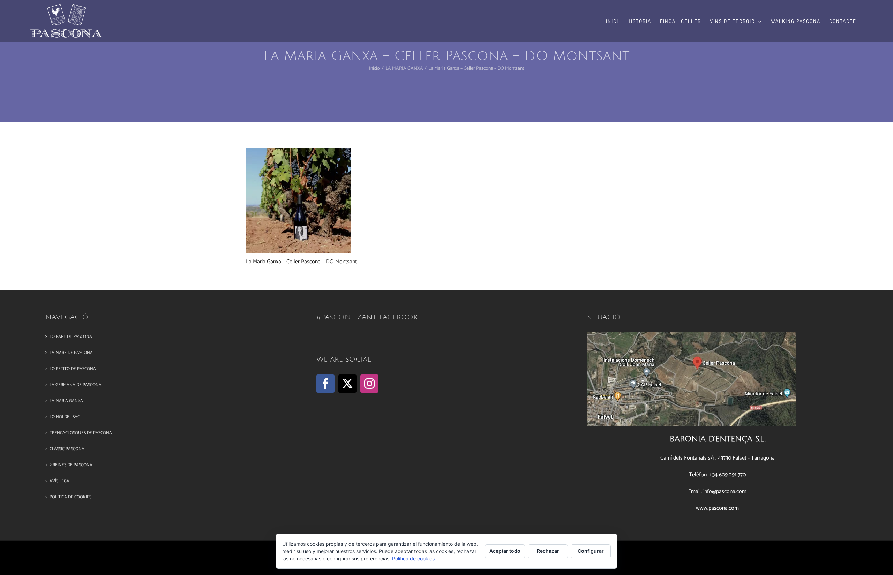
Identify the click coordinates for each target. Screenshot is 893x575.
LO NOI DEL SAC (65, 417)
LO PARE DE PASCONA (71, 336)
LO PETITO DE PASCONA (73, 368)
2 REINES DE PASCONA (71, 465)
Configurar (591, 551)
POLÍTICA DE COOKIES (70, 497)
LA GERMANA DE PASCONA (76, 384)
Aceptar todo (504, 551)
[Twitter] (347, 383)
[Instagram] (369, 383)
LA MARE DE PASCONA (71, 352)
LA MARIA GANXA (66, 400)
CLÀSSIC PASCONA (67, 449)
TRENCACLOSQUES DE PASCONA (81, 433)
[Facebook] (325, 383)
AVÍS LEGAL (61, 481)
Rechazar (548, 551)
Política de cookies (413, 558)
